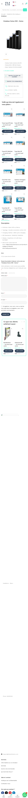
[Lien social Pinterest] (10, 792)
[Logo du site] (7, 3)
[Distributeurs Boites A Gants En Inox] (8, 334)
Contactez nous (5, 783)
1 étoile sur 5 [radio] (9, 273)
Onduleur (4, 16)
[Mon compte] (22, 3)
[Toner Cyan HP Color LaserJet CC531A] (8, 114)
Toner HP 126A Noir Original (7, 152)
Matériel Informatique (13, 14)
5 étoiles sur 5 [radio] (14, 273)
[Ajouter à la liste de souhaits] (11, 109)
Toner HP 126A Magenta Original (19, 123)
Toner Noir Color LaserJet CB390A (6, 180)
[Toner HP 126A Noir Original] (8, 142)
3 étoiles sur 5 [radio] (11, 273)
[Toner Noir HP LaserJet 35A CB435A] (20, 142)
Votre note (4, 273)
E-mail (3, 299)
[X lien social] (6, 792)
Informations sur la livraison (9, 762)
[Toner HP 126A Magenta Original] (20, 114)
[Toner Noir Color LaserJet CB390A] (8, 171)
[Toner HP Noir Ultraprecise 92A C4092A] (20, 199)
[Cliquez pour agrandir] (6, 54)
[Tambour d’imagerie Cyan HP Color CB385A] (20, 171)
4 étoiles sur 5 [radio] (13, 273)
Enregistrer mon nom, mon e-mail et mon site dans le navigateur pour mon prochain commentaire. (12, 308)
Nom (3, 293)
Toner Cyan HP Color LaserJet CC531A (7, 123)
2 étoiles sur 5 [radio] (10, 273)
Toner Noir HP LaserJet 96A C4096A (7, 208)
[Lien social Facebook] (2, 792)
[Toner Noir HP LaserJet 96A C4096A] (8, 199)
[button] (22, 322)
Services (3, 765)
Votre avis (4, 275)
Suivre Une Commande (8, 769)
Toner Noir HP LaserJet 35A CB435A (20, 152)
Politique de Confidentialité (9, 780)
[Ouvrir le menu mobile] (1, 3)
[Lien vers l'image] (10, 470)
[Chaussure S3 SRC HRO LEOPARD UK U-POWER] (20, 334)
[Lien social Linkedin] (13, 792)
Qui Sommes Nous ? (7, 772)
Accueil (3, 14)
